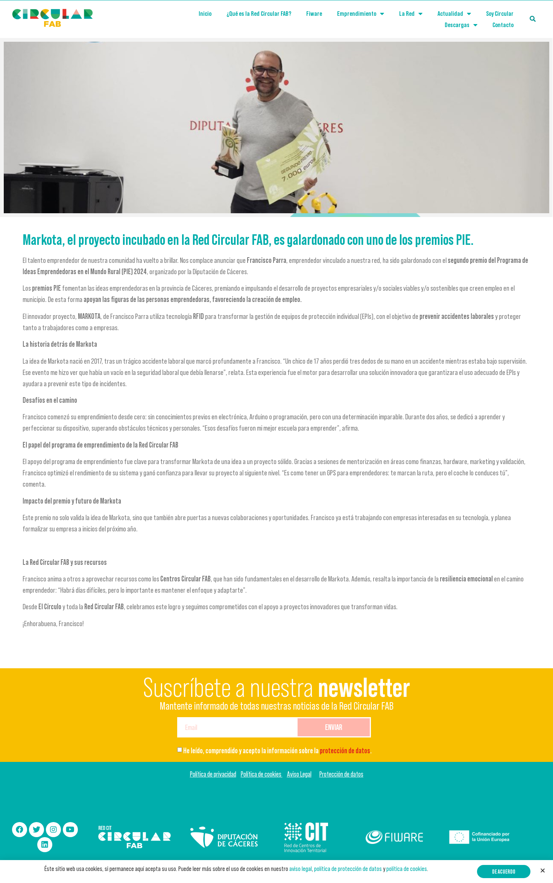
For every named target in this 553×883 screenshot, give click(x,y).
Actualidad (450, 13)
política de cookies (406, 868)
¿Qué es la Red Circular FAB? (258, 13)
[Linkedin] (44, 844)
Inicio (205, 13)
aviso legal (300, 868)
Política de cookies (262, 774)
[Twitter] (36, 829)
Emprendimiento (356, 13)
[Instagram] (53, 829)
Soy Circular (500, 13)
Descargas (457, 25)
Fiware (314, 13)
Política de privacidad (213, 774)
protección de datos (345, 750)
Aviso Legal (299, 774)
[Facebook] (19, 829)
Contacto (503, 25)
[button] (504, 871)
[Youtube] (70, 829)
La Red (407, 13)
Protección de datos (341, 774)
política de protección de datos (348, 868)
